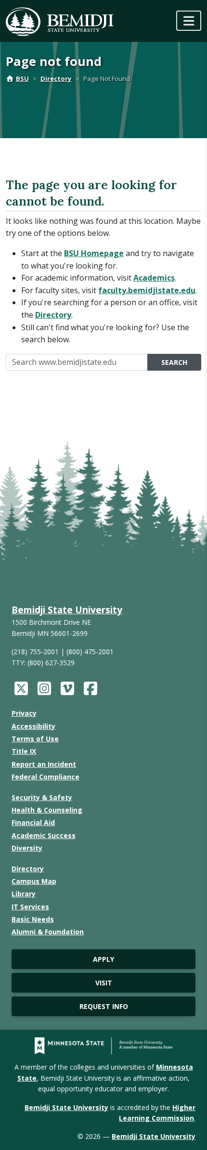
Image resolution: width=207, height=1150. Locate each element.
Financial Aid (33, 822)
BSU (22, 78)
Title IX (24, 751)
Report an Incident (44, 764)
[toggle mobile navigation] (188, 21)
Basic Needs (33, 919)
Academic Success (44, 835)
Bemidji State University (67, 609)
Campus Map (34, 881)
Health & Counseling (47, 809)
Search (174, 362)
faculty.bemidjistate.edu (146, 290)
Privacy (24, 713)
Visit (103, 982)
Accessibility (33, 726)
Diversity (27, 848)
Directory (56, 78)
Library (24, 893)
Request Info (103, 1006)
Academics (154, 277)
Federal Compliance (45, 776)
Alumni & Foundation (48, 931)
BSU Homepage (94, 253)
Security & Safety (42, 797)
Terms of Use (35, 738)
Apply (103, 959)
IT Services (30, 906)
